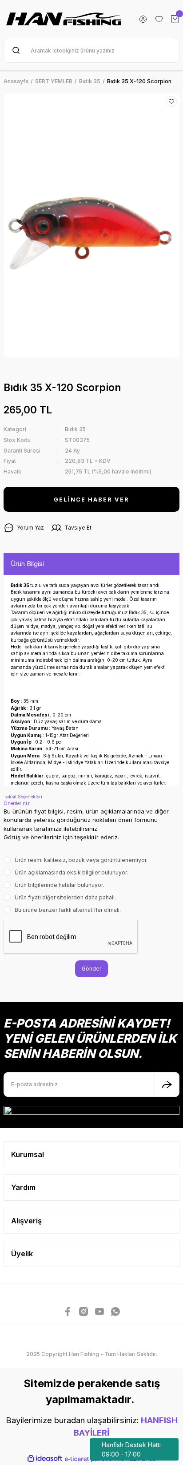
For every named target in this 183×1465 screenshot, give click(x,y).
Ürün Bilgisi (27, 563)
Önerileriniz (17, 803)
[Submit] (167, 1084)
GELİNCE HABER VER (91, 499)
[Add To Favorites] (171, 101)
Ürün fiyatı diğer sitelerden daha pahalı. (65, 897)
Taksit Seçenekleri (23, 796)
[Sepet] (175, 19)
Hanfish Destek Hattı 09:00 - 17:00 (131, 1449)
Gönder (91, 968)
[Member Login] (143, 19)
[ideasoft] (45, 1459)
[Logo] (64, 19)
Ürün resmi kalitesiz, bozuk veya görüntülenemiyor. (81, 860)
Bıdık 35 (75, 429)
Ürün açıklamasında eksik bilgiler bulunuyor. (71, 872)
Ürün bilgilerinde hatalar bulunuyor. (59, 885)
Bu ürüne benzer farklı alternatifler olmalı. (68, 910)
